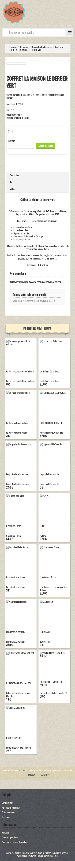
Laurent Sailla (53, 855)
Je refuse (44, 774)
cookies (22, 770)
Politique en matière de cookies (15, 842)
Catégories (24, 47)
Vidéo (12, 188)
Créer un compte (8, 812)
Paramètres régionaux (11, 807)
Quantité (11, 140)
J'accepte (31, 774)
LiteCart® (32, 855)
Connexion (6, 817)
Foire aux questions (10, 837)
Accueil (14, 47)
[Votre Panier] (72, 13)
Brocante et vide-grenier (42, 47)
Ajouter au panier (46, 145)
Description (14, 175)
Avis (11, 182)
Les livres (59, 47)
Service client (7, 802)
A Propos (5, 832)
